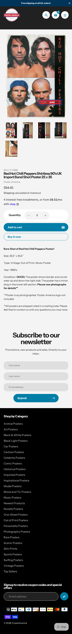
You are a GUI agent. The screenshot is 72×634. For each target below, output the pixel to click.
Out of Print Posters (16, 520)
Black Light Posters (16, 440)
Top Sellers (10, 571)
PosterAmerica (19, 623)
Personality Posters (16, 526)
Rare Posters (12, 537)
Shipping (9, 192)
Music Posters (12, 497)
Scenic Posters (13, 543)
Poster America (12, 181)
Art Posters (11, 429)
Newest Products (14, 503)
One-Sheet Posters (16, 514)
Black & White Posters (17, 435)
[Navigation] (65, 15)
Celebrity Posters (14, 457)
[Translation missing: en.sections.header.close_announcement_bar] (69, 3)
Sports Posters (13, 554)
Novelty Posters (13, 509)
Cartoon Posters (14, 452)
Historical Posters (15, 469)
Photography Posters (17, 531)
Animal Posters (13, 423)
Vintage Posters (14, 565)
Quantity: (15, 215)
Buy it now (14, 236)
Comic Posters (13, 463)
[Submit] (64, 596)
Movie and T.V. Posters (17, 492)
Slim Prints (10, 548)
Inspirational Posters (16, 480)
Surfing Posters (13, 560)
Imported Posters (14, 474)
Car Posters (11, 446)
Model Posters (13, 486)
